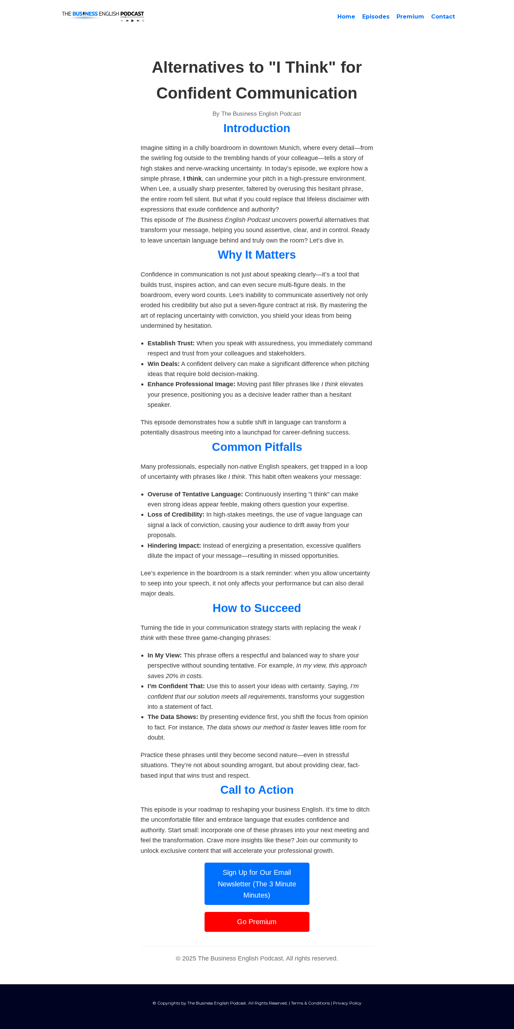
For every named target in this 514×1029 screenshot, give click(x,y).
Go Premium (257, 922)
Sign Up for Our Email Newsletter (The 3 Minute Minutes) (257, 884)
